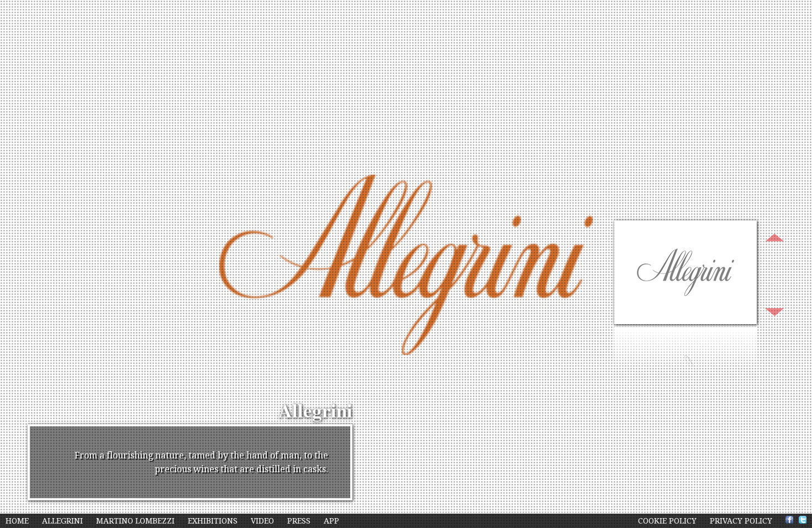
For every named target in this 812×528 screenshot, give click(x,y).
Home (18, 520)
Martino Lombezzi (136, 520)
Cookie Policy (667, 520)
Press (300, 520)
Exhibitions (214, 520)
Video (263, 520)
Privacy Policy (741, 520)
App (331, 520)
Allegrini (62, 520)
